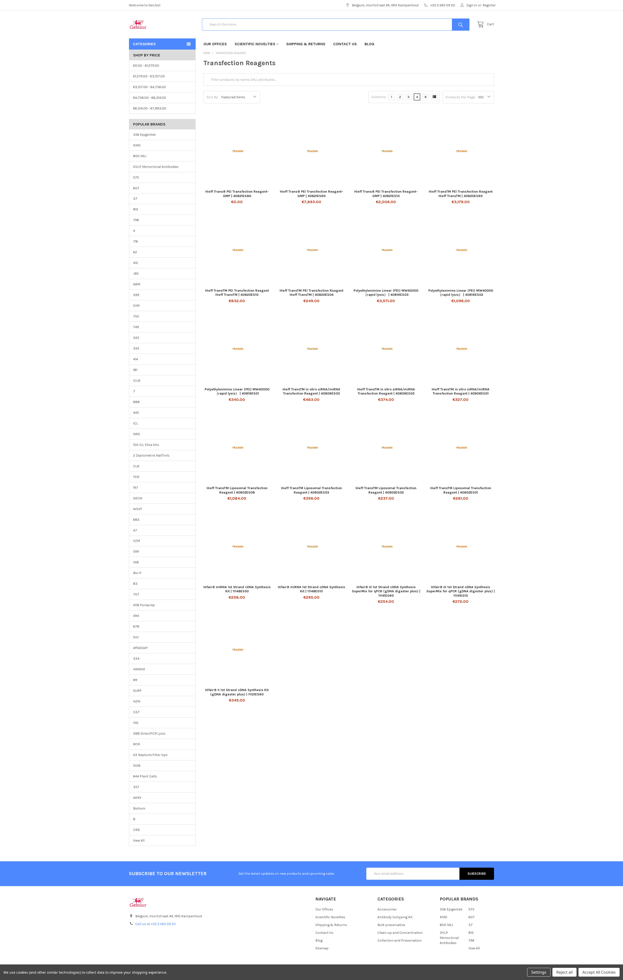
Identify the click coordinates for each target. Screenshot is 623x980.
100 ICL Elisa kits (146, 445)
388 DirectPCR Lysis (149, 733)
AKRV (137, 798)
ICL (135, 423)
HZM (136, 701)
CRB (136, 830)
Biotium (139, 808)
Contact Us (345, 44)
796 (136, 220)
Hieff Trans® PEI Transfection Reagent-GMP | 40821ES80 (237, 193)
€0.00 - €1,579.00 (146, 65)
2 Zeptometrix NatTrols (151, 455)
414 (135, 359)
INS (135, 723)
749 (136, 327)
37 (135, 199)
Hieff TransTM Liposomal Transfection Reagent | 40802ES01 (460, 490)
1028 (136, 766)
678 (136, 626)
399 (136, 295)
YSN (136, 477)
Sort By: (212, 97)
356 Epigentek (144, 135)
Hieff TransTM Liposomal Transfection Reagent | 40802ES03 (311, 490)
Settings (538, 972)
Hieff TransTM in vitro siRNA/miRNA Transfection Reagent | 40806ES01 (460, 391)
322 (136, 338)
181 (135, 370)
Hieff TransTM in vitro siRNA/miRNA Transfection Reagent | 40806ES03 (311, 391)
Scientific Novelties (255, 44)
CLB (136, 466)
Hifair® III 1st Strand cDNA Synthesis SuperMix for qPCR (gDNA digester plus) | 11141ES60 (386, 591)
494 (136, 616)
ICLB (136, 380)
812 (135, 209)
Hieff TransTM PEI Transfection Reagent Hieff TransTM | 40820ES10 (237, 292)
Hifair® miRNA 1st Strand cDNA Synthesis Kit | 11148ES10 (311, 589)
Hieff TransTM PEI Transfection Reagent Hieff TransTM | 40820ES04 (311, 292)
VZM (136, 541)
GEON (137, 498)
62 (135, 252)
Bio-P (137, 573)
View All (139, 840)
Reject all (564, 972)
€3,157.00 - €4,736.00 (149, 87)
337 (136, 712)
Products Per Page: (460, 97)
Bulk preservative (391, 925)
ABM (136, 284)
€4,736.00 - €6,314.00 (149, 98)
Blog (369, 44)
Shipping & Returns (305, 44)
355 (136, 348)
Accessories (387, 909)
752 (136, 316)
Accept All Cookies (599, 972)
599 (136, 551)
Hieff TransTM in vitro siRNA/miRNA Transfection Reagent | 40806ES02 (386, 391)
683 (136, 520)
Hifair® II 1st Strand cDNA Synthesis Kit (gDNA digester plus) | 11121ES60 (237, 692)
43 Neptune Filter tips (150, 755)
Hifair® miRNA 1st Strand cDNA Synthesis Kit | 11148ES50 (237, 589)
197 (135, 488)
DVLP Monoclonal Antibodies (156, 167)
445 (136, 413)
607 (136, 188)
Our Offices (215, 44)
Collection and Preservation (399, 940)
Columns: (378, 97)
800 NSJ (139, 156)
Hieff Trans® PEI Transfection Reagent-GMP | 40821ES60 (311, 193)
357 (136, 787)
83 (135, 584)
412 (135, 263)
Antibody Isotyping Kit (394, 917)
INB (136, 562)
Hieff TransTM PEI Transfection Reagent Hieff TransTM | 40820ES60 (461, 193)
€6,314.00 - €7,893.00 (149, 108)
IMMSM (139, 669)
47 (135, 530)
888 (136, 402)
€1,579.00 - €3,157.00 (149, 76)
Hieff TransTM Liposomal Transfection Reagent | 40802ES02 (386, 490)
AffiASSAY (140, 648)
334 (136, 658)
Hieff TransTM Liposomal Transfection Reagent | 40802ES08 (237, 490)
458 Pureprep (144, 605)
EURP (137, 691)
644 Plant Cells (145, 776)
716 (135, 241)
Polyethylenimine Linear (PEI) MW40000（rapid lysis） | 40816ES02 (460, 292)
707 (136, 594)
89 (135, 680)
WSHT (137, 509)
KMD (137, 145)
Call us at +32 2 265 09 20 (155, 924)
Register (489, 5)
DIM (136, 306)
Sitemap (322, 948)
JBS (136, 273)
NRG (136, 434)
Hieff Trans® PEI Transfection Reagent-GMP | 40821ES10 (386, 193)
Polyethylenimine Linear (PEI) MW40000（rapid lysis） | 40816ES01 (237, 391)
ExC (136, 637)
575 (136, 177)
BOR (136, 744)
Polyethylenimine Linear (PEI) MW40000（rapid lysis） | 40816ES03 (386, 292)
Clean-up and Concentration (400, 933)
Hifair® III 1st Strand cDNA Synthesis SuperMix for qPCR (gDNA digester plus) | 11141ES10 (460, 591)
